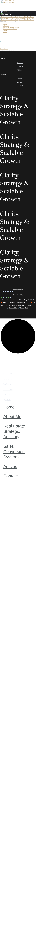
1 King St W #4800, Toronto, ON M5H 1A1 (16, 302)
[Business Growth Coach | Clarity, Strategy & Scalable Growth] (17, 17)
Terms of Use (13, 308)
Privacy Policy (24, 308)
